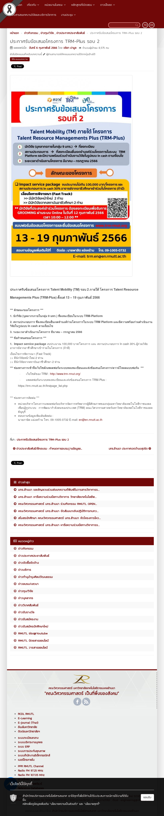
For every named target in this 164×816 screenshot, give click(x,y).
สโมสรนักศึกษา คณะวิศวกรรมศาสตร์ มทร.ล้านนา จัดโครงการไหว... (59, 518)
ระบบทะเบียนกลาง (28, 738)
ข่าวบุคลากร (25, 598)
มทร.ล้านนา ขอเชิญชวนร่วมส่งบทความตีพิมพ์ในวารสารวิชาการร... (58, 489)
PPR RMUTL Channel (31, 766)
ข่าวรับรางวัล (25, 612)
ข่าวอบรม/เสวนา (28, 583)
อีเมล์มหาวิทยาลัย (27, 727)
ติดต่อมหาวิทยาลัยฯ (29, 731)
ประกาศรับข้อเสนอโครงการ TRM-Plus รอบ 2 (43, 440)
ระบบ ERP (24, 747)
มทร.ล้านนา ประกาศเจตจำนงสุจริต (129, 449)
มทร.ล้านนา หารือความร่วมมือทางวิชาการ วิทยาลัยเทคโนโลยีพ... (57, 496)
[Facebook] (77, 702)
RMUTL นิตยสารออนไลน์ (33, 640)
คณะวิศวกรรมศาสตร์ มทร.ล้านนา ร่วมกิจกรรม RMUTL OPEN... (57, 503)
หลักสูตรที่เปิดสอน (81, 5)
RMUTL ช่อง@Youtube (32, 633)
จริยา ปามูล (69, 48)
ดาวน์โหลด (106, 5)
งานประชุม (67, 15)
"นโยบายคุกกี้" (92, 804)
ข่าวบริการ (24, 569)
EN (151, 25)
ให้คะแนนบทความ (20, 59)
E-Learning (25, 718)
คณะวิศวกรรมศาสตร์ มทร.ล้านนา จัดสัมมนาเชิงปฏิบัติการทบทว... (58, 511)
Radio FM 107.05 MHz (31, 775)
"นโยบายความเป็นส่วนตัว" (64, 804)
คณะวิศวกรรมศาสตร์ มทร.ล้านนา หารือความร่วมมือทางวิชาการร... (58, 525)
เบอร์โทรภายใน (26, 760)
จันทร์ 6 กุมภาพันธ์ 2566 (43, 48)
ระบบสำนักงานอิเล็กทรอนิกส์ (34, 755)
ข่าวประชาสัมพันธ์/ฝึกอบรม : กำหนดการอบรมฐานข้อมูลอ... (48, 449)
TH (145, 25)
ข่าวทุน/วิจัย (25, 591)
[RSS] (86, 702)
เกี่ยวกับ (31, 5)
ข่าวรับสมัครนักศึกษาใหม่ (32, 626)
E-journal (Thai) (28, 723)
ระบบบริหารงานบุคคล (30, 742)
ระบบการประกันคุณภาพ (31, 751)
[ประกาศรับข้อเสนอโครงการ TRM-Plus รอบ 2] (71, 175)
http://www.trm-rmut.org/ (65, 374)
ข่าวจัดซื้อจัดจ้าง (28, 562)
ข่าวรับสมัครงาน (27, 619)
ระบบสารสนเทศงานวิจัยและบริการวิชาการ (32, 15)
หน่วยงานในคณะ (54, 5)
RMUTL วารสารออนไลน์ (32, 647)
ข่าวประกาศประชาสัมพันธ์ (33, 555)
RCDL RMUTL (26, 714)
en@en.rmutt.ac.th (90, 420)
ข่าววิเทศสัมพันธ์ (27, 605)
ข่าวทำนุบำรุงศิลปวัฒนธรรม (35, 576)
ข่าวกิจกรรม (25, 548)
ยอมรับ (147, 797)
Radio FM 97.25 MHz (30, 770)
